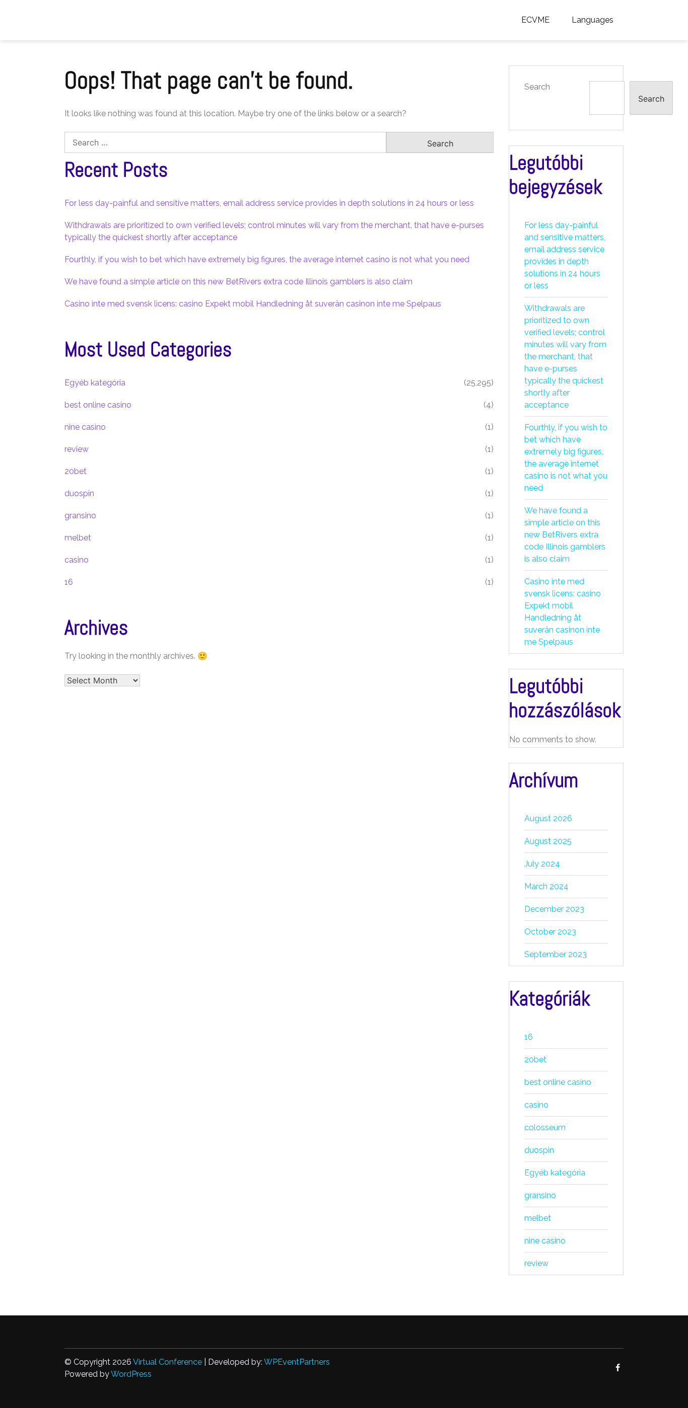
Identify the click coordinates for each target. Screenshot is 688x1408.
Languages (592, 20)
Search (537, 87)
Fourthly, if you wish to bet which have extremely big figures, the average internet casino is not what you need (266, 259)
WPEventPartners (297, 1362)
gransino (80, 515)
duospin (79, 493)
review (76, 449)
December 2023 (554, 909)
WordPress (131, 1374)
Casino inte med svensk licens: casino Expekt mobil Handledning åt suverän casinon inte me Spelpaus (252, 303)
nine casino (85, 427)
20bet (75, 471)
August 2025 (548, 841)
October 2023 (550, 931)
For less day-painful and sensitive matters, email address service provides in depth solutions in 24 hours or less (269, 203)
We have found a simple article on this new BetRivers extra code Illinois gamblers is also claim (238, 281)
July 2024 (542, 864)
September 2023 (555, 954)
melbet (77, 537)
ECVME (535, 20)
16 (68, 582)
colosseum (545, 1127)
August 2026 (548, 818)
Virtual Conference (167, 1362)
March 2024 (546, 886)
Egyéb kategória (94, 382)
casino (76, 560)
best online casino (97, 405)
